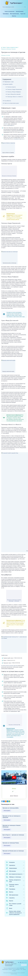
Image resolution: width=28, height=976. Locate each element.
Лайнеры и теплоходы (16, 877)
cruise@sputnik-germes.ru (18, 139)
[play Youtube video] (14, 777)
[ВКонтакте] (4, 801)
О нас (21, 969)
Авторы (24, 969)
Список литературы (16, 969)
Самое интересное (9, 11)
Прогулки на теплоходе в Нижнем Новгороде (12, 826)
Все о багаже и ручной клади (16, 904)
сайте (6, 124)
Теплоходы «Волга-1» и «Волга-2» (15, 96)
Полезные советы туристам (16, 885)
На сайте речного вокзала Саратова (9, 665)
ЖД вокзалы (16, 871)
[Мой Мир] (7, 801)
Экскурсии (16, 862)
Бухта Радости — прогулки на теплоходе (13, 835)
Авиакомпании (19, 11)
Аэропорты (16, 865)
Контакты (10, 969)
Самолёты (16, 898)
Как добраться (7, 100)
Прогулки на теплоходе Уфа (14, 724)
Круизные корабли (8, 84)
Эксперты (14, 970)
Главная (4, 47)
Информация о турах (9, 81)
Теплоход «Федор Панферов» (14, 91)
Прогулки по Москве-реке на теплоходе (13, 851)
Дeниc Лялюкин (14, 796)
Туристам (22, 13)
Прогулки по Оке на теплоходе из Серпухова (11, 816)
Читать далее (7, 810)
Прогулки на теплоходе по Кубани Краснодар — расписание (14, 600)
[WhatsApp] (9, 801)
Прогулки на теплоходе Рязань (11, 843)
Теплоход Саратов (11, 87)
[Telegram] (2, 801)
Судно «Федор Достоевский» (14, 94)
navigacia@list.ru (10, 125)
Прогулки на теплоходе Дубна (10, 808)
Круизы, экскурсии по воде (12, 47)
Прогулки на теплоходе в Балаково (9, 175)
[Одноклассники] (6, 801)
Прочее (16, 900)
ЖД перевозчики (14, 13)
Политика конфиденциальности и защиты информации (14, 968)
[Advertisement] (14, 32)
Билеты (14, 16)
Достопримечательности (16, 874)
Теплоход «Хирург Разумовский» (14, 89)
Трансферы (6, 13)
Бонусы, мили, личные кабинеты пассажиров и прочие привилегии (16, 912)
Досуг (16, 908)
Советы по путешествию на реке (11, 103)
